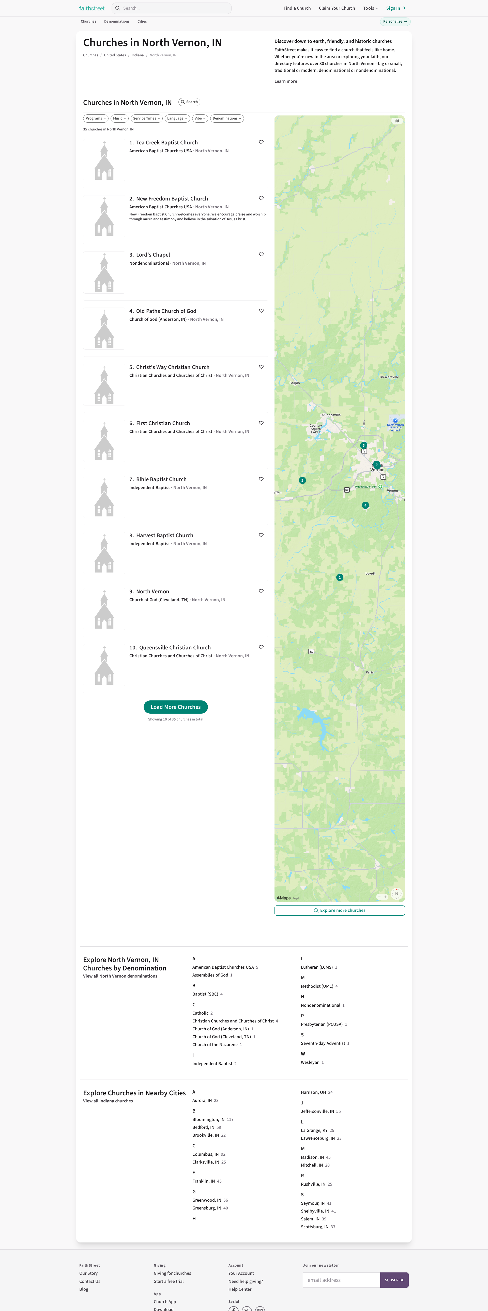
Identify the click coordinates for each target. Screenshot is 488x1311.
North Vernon (175, 609)
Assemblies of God (210, 975)
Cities (142, 21)
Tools (368, 8)
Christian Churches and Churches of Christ (233, 1021)
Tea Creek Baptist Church (175, 160)
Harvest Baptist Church (175, 553)
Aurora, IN (202, 1100)
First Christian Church (175, 441)
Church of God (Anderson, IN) (220, 1029)
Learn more (285, 81)
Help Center (239, 1289)
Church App (165, 1302)
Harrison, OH (313, 1092)
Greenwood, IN (206, 1200)
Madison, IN (312, 1157)
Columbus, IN (205, 1154)
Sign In (393, 8)
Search (192, 102)
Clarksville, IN (205, 1162)
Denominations (116, 21)
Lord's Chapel (175, 272)
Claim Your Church (337, 8)
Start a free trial (169, 1281)
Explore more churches (342, 910)
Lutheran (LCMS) (317, 967)
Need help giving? (245, 1281)
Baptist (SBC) (205, 994)
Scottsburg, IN (315, 1227)
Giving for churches (172, 1273)
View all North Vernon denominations (120, 976)
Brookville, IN (205, 1135)
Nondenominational (320, 1005)
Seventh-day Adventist (323, 1043)
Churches (88, 21)
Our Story (88, 1273)
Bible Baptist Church (175, 497)
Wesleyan (310, 1062)
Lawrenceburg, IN (318, 1138)
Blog (83, 1289)
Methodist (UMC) (317, 986)
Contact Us (89, 1281)
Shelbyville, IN (315, 1211)
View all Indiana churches (108, 1101)
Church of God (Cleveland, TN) (221, 1037)
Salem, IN (310, 1219)
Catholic (200, 1013)
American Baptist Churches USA (223, 967)
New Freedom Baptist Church (175, 216)
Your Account (241, 1273)
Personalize (395, 21)
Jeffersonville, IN (317, 1111)
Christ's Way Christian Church (175, 385)
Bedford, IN (203, 1127)
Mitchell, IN (312, 1165)
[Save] (261, 142)
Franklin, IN (203, 1181)
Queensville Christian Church (175, 665)
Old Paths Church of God (175, 329)
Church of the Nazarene (215, 1044)
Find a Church (297, 8)
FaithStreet (92, 8)
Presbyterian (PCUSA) (322, 1024)
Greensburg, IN (206, 1208)
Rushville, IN (313, 1184)
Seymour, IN (313, 1203)
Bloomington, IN (208, 1119)
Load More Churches (176, 707)
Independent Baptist (212, 1064)
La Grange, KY (314, 1130)
